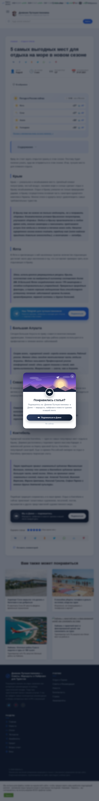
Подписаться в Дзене (51, 417)
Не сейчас (49, 423)
